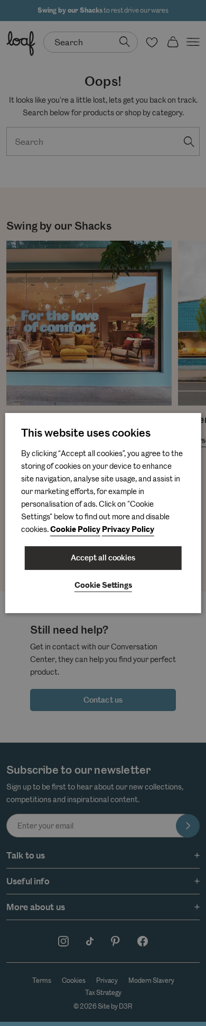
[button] (103, 586)
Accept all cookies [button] (103, 558)
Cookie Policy (75, 529)
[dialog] (103, 513)
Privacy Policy (128, 529)
